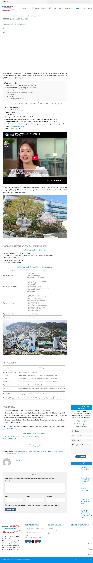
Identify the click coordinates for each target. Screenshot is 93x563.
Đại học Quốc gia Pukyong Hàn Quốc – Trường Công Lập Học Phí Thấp (86, 513)
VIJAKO (10, 429)
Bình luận (7, 481)
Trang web (49, 496)
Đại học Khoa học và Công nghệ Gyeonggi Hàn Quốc (86, 480)
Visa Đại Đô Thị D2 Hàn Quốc (85, 468)
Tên (6, 496)
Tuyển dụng (87, 8)
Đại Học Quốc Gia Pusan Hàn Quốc (86, 489)
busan (51, 451)
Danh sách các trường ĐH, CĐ (12, 16)
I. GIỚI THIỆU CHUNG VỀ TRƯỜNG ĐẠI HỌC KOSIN (21, 85)
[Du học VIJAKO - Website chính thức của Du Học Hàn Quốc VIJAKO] (8, 8)
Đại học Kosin (57, 451)
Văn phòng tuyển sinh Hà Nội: (16, 98)
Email (28, 496)
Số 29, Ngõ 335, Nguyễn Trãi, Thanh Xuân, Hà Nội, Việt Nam (21, 436)
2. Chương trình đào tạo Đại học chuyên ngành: (20, 92)
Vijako (24, 24)
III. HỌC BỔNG (9, 94)
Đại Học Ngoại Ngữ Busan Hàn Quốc (85, 501)
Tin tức (78, 8)
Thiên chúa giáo (12, 453)
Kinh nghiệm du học (28, 16)
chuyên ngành (47, 267)
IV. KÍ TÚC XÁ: (9, 96)
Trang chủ (26, 8)
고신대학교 (20, 453)
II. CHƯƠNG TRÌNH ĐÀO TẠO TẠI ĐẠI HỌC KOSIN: (21, 88)
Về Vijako (35, 8)
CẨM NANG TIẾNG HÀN (48, 8)
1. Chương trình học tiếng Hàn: (16, 90)
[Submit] (90, 2)
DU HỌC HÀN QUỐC (65, 8)
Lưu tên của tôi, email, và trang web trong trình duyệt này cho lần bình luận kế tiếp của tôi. (33, 505)
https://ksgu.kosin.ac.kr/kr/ (16, 126)
